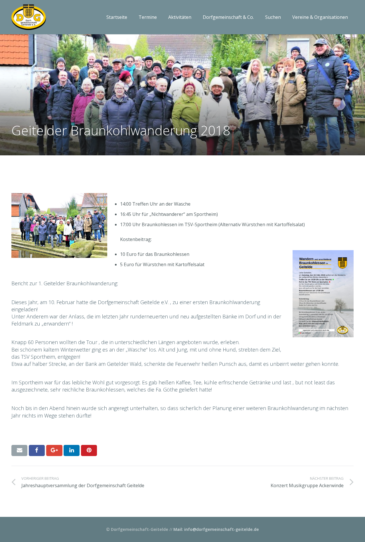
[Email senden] (19, 450)
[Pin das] (89, 450)
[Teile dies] (37, 450)
